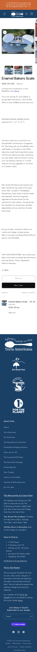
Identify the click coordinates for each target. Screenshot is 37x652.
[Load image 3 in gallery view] (28, 70)
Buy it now (18, 285)
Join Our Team (9, 487)
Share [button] (6, 270)
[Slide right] (35, 71)
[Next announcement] (33, 5)
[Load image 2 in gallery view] (18, 70)
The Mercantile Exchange (13, 462)
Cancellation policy (19, 650)
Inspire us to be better (12, 477)
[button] (4, 13)
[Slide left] (2, 71)
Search (6, 427)
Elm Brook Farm (9, 437)
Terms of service (13, 647)
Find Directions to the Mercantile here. (15, 561)
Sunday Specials (10, 467)
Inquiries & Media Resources (14, 482)
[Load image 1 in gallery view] (9, 70)
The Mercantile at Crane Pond (15, 442)
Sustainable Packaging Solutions (15, 447)
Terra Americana (10, 432)
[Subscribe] (30, 616)
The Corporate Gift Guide (13, 457)
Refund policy (16, 643)
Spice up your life (10, 452)
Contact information (25, 647)
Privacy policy (27, 643)
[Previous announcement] (4, 5)
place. (20, 600)
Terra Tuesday (9, 472)
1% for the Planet (12, 567)
